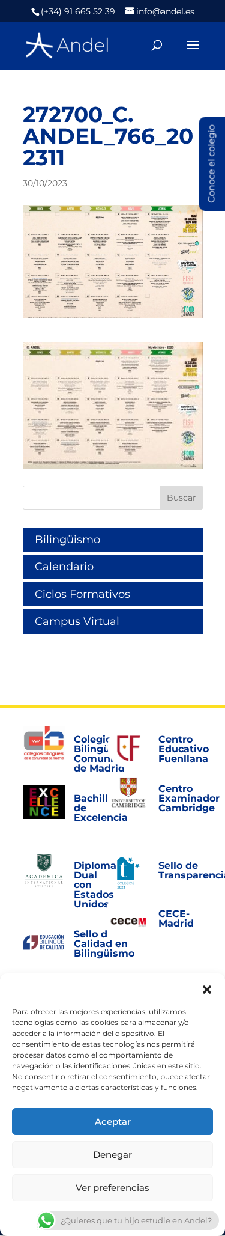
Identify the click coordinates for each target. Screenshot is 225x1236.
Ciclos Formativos (82, 594)
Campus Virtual (77, 621)
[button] (207, 988)
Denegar (112, 1154)
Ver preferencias (112, 1187)
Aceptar (113, 1121)
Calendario (64, 566)
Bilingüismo (67, 539)
